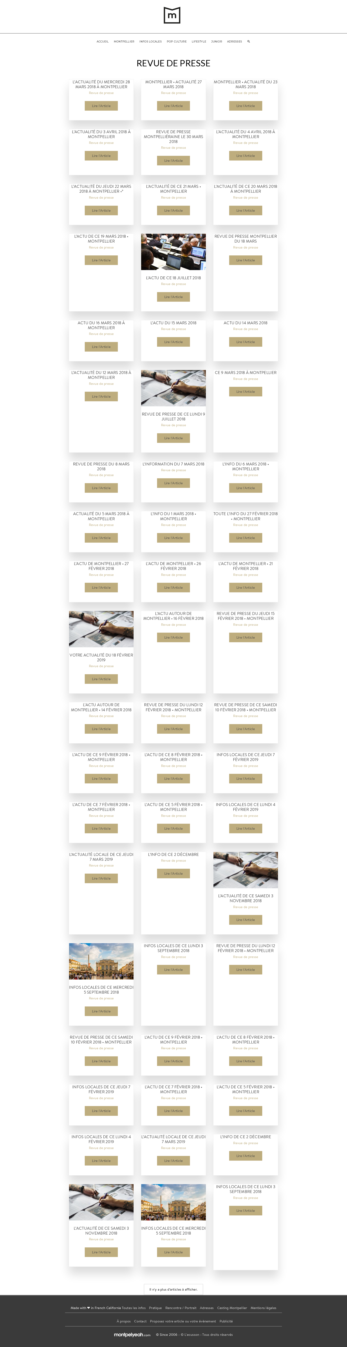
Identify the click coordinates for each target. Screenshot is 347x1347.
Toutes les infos (134, 1307)
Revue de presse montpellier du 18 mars (246, 239)
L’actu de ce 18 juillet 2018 (173, 277)
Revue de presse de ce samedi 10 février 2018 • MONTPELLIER (245, 707)
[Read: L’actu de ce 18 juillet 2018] (173, 251)
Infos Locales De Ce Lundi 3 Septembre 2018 (173, 948)
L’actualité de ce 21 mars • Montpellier (173, 189)
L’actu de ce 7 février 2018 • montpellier (101, 807)
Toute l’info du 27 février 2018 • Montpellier (245, 516)
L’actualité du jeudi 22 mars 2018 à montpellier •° (101, 189)
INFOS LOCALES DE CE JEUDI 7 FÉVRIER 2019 (246, 757)
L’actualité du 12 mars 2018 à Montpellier (101, 375)
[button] (248, 42)
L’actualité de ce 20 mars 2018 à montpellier (245, 189)
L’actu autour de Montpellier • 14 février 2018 (101, 707)
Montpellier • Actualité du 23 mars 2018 (245, 84)
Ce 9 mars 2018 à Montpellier (246, 372)
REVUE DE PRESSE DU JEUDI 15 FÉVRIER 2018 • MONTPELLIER (246, 616)
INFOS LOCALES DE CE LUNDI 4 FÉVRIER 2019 (245, 807)
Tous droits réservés (217, 1334)
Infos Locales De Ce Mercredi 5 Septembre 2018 (101, 990)
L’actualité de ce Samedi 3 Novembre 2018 (245, 898)
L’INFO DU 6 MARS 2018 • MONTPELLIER (245, 466)
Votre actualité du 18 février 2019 (101, 657)
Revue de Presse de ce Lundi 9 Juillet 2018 (173, 416)
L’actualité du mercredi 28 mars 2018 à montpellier (101, 84)
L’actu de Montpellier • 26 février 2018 (173, 566)
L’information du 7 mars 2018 (173, 464)
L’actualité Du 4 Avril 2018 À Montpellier (245, 134)
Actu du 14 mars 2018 (245, 322)
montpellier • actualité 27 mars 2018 (173, 84)
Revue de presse (101, 92)
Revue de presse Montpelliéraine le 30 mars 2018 (173, 136)
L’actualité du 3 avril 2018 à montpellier (101, 134)
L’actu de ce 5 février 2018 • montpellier (173, 807)
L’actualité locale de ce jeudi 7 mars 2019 (101, 857)
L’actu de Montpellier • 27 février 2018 (101, 566)
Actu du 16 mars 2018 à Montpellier (101, 325)
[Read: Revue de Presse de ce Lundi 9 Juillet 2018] (173, 387)
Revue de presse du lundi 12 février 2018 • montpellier (173, 707)
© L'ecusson (190, 1334)
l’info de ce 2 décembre (173, 854)
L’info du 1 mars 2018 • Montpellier (173, 516)
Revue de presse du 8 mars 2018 (101, 466)
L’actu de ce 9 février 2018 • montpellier (101, 757)
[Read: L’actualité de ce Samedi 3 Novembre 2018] (245, 869)
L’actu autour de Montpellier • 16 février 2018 (173, 616)
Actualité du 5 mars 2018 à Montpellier (101, 516)
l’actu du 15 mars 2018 (173, 322)
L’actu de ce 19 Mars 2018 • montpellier (101, 239)
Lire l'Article (101, 107)
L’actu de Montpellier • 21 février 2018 (246, 566)
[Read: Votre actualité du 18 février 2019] (101, 628)
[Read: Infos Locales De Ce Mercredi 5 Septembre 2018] (101, 961)
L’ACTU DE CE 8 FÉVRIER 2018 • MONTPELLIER (174, 757)
